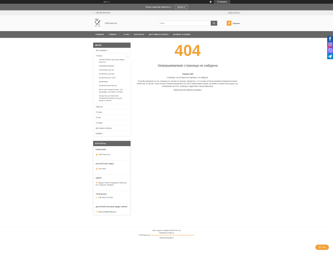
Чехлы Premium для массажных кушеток (112, 61)
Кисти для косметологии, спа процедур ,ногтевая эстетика (111, 91)
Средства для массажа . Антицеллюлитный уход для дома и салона (110, 98)
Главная (99, 34)
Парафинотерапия (106, 66)
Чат (324, 247)
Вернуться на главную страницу (187, 90)
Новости (99, 107)
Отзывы (99, 123)
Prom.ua (178, 230)
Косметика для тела (107, 78)
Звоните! (181, 7)
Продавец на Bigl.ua (166, 233)
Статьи (99, 112)
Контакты (139, 34)
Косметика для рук (106, 74)
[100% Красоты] (97, 28)
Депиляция (103, 82)
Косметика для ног (106, 70)
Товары (112, 34)
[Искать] (214, 23)
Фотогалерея (101, 50)
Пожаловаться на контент (160, 235)
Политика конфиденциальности (182, 235)
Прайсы (99, 133)
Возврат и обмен (181, 34)
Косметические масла (108, 85)
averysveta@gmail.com (107, 211)
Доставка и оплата (158, 34)
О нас (126, 34)
